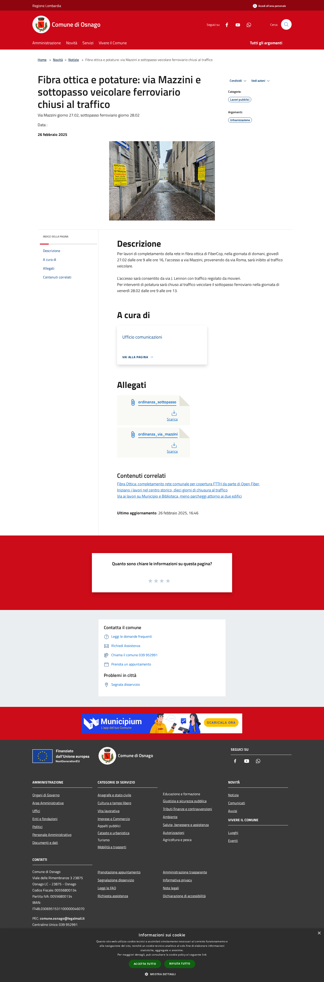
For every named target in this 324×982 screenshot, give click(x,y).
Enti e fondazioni (45, 818)
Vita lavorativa (108, 810)
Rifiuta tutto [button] (179, 963)
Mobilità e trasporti (112, 847)
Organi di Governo (46, 795)
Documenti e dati (45, 842)
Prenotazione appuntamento (119, 872)
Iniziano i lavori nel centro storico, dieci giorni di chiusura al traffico (172, 490)
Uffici (36, 810)
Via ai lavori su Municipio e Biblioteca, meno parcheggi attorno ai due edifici (179, 496)
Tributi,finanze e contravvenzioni (187, 809)
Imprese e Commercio (114, 818)
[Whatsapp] (247, 24)
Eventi (233, 840)
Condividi (236, 80)
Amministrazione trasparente (185, 872)
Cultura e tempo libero (114, 803)
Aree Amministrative (48, 803)
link (204, 954)
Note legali (171, 888)
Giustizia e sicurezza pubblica (185, 801)
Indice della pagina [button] (55, 236)
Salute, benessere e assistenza (186, 824)
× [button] (319, 933)
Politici (37, 826)
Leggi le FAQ (107, 888)
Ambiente (170, 816)
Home (42, 59)
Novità (58, 59)
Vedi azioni (258, 80)
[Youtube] (236, 24)
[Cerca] (286, 24)
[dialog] (162, 955)
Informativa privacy (177, 880)
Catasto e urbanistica (113, 833)
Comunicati (236, 803)
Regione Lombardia (46, 5)
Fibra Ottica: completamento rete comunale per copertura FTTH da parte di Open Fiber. (188, 484)
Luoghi (233, 832)
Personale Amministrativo (51, 834)
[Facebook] (225, 24)
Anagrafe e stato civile (114, 795)
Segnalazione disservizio (116, 880)
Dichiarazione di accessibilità (184, 896)
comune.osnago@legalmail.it (62, 918)
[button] (162, 974)
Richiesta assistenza (113, 896)
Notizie (73, 59)
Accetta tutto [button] (145, 964)
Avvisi (232, 810)
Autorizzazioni (173, 832)
